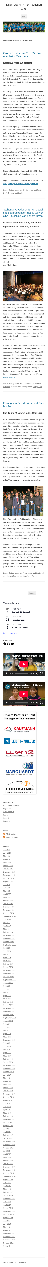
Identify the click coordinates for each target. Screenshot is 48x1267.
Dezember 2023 (9, 935)
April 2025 (7, 894)
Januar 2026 (8, 869)
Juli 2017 (6, 1129)
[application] (24, 664)
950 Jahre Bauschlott (11, 805)
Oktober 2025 (8, 878)
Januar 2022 (8, 1005)
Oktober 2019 (8, 1072)
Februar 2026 (8, 866)
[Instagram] (8, 645)
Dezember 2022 (9, 970)
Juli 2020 (6, 1043)
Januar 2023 (8, 967)
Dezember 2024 (9, 907)
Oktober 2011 (8, 1243)
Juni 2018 (7, 1107)
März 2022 (7, 999)
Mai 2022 (6, 992)
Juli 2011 (6, 1246)
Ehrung (34, 576)
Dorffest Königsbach (21, 612)
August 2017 (8, 1126)
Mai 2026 (6, 856)
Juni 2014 (7, 1202)
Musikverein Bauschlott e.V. (24, 7)
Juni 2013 (7, 1224)
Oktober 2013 (8, 1214)
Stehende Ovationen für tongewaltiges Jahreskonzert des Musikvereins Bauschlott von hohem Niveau (23, 212)
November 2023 (9, 939)
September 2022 (9, 980)
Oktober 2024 (8, 913)
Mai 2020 (6, 1050)
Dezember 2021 (9, 1008)
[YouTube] (12, 645)
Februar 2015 (8, 1192)
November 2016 (9, 1145)
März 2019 (7, 1084)
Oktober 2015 (8, 1173)
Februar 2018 (8, 1116)
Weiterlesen (9, 377)
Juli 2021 (6, 1024)
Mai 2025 (6, 891)
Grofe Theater (8, 193)
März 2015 (7, 1189)
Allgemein (7, 809)
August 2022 (8, 983)
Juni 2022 (7, 989)
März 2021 (7, 1037)
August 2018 (8, 1100)
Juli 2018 (6, 1103)
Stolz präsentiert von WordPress (14, 1262)
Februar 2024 (8, 932)
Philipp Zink (37, 387)
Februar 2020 (8, 1059)
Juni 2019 (7, 1075)
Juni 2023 (7, 951)
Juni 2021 (7, 1027)
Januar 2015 (8, 1195)
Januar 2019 (8, 1091)
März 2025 (7, 897)
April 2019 (7, 1081)
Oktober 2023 (8, 942)
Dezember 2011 (9, 1237)
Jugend (6, 818)
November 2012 (9, 1233)
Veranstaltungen (12, 837)
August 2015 (8, 1180)
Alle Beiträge (11, 834)
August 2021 (8, 1021)
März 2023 (7, 961)
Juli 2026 (6, 850)
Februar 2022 (8, 1002)
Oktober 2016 (8, 1148)
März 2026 (7, 862)
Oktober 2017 (8, 1123)
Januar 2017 (8, 1138)
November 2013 (9, 1211)
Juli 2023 (6, 948)
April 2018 (7, 1110)
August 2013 (8, 1218)
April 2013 (7, 1230)
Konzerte (6, 387)
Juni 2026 (7, 853)
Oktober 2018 (8, 1097)
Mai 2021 (6, 1031)
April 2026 (7, 859)
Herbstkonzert (18, 620)
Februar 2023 (8, 964)
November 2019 (9, 1069)
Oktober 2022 (8, 977)
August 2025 (8, 882)
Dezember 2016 (9, 1142)
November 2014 (9, 1199)
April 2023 (7, 958)
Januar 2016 (8, 1164)
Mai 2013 (6, 1227)
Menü (24, 16)
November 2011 (9, 1240)
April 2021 (7, 1034)
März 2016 (7, 1157)
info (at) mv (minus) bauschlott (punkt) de (20, 184)
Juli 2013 (6, 1221)
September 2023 (9, 945)
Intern (5, 815)
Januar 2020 (8, 1062)
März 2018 (7, 1113)
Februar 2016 (8, 1161)
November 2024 (9, 910)
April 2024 (7, 926)
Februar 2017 (8, 1135)
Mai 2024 (6, 923)
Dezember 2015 (9, 1167)
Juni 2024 (7, 920)
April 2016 (7, 1154)
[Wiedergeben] (6, 673)
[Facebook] (4, 645)
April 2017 (7, 1132)
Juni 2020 (7, 1046)
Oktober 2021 (8, 1015)
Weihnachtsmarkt (20, 627)
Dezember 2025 (9, 872)
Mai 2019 (6, 1078)
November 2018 (9, 1094)
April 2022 (7, 996)
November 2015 (9, 1170)
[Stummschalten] (37, 673)
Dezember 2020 (9, 1040)
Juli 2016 (6, 1151)
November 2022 (9, 973)
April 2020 (7, 1053)
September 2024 (9, 916)
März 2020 (7, 1056)
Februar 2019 (8, 1088)
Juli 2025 (6, 885)
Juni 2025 (7, 888)
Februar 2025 (8, 901)
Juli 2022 (6, 986)
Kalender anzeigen (11, 633)
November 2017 (9, 1119)
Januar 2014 (8, 1208)
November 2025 (9, 875)
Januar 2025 (8, 904)
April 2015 (7, 1186)
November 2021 (9, 1012)
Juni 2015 (7, 1183)
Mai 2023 (6, 954)
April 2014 (7, 1205)
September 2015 (9, 1176)
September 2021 (9, 1018)
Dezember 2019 (9, 1065)
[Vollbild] (41, 673)
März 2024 (7, 929)
